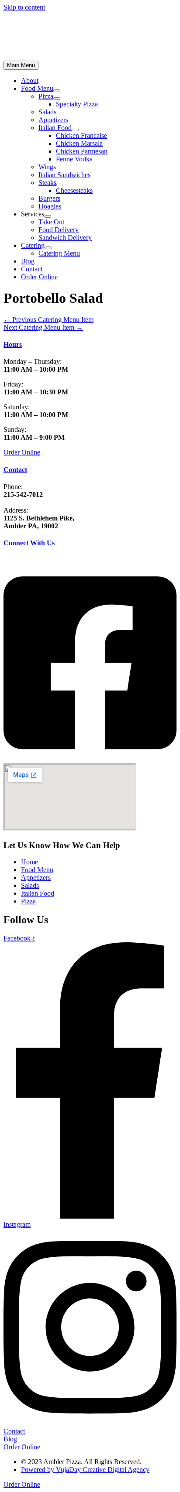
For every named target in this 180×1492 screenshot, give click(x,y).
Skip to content (24, 7)
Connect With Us (29, 543)
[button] (39, 277)
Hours (12, 344)
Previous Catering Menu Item (48, 319)
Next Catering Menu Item (43, 327)
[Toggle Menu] (56, 90)
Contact (15, 469)
